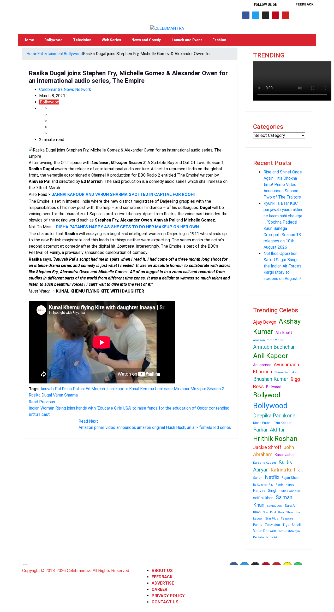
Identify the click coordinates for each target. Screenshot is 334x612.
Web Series (111, 40)
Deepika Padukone (274, 415)
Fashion (219, 40)
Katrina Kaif (283, 470)
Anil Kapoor (270, 356)
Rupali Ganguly (290, 491)
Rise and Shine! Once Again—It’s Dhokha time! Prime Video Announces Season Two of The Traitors (283, 185)
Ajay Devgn (264, 322)
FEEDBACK (162, 576)
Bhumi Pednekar (286, 372)
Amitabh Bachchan (274, 347)
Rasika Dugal (40, 395)
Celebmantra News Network (65, 89)
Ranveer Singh (265, 490)
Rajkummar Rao (263, 484)
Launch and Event (187, 40)
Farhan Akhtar (269, 430)
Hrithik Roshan (275, 438)
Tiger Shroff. (292, 525)
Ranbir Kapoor (286, 484)
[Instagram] (265, 15)
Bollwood (273, 387)
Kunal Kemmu (141, 388)
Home (28, 40)
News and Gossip (146, 40)
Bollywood (53, 40)
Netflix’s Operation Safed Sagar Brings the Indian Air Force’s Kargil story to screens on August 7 (282, 266)
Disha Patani (73, 388)
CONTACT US (165, 601)
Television (82, 40)
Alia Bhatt (284, 332)
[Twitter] (255, 15)
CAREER (159, 589)
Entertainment (50, 53)
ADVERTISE (163, 583)
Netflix (272, 477)
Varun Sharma (65, 395)
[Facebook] (245, 15)
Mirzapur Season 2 (207, 388)
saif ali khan (263, 498)
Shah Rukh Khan (273, 512)
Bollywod (266, 395)
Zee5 (275, 537)
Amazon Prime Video (268, 340)
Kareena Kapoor (264, 462)
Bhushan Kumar (270, 379)
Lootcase (164, 388)
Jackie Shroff (267, 447)
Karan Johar (285, 455)
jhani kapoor (117, 388)
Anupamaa (262, 365)
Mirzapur (181, 388)
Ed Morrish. (96, 388)
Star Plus (271, 518)
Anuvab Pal (50, 388)
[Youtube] (285, 15)
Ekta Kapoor (283, 423)
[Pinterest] (275, 15)
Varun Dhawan (264, 531)
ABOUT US (162, 570)
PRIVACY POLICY (168, 595)
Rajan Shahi (290, 478)
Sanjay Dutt (274, 506)
